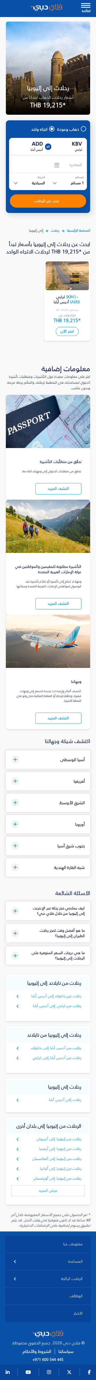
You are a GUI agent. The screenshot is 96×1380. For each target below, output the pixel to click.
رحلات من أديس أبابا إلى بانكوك (56, 1048)
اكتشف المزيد (58, 488)
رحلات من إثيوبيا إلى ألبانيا (61, 1168)
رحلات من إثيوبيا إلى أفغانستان (57, 1158)
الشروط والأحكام (37, 1351)
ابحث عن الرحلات (46, 201)
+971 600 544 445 (48, 1359)
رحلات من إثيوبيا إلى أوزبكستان (57, 1178)
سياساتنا (66, 1351)
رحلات (55, 230)
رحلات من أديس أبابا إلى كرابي (57, 1058)
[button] (48, 759)
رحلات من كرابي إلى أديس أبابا (57, 1006)
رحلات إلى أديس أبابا (65, 1100)
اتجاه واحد (39, 129)
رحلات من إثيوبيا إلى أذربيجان (59, 1139)
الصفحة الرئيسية (78, 230)
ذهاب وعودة (68, 129)
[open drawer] (86, 6)
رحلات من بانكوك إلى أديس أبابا (56, 996)
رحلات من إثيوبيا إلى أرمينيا (60, 1149)
